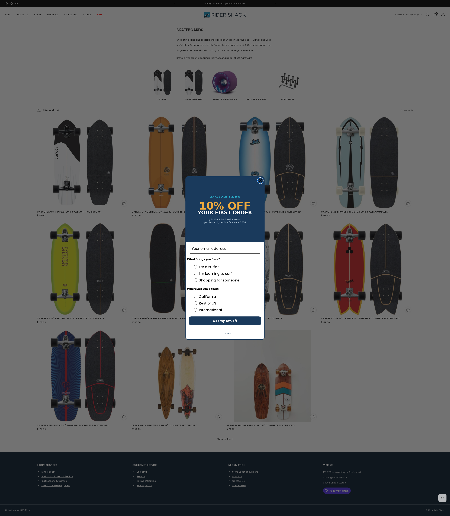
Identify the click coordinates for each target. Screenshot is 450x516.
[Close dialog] (260, 180)
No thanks (225, 333)
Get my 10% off (225, 321)
